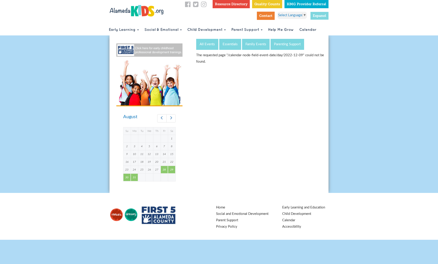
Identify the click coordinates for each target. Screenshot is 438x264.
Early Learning (123, 30)
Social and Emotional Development (242, 214)
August (130, 117)
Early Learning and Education (303, 207)
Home (220, 207)
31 (134, 177)
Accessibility (291, 226)
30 (126, 177)
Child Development (205, 30)
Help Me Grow (281, 30)
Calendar (307, 30)
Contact (265, 16)
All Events (207, 44)
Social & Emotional (162, 30)
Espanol (319, 16)
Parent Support (245, 30)
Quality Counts (267, 4)
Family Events (255, 44)
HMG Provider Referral (306, 4)
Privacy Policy (226, 226)
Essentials (230, 44)
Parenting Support (287, 44)
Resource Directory (231, 4)
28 (164, 169)
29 (171, 169)
